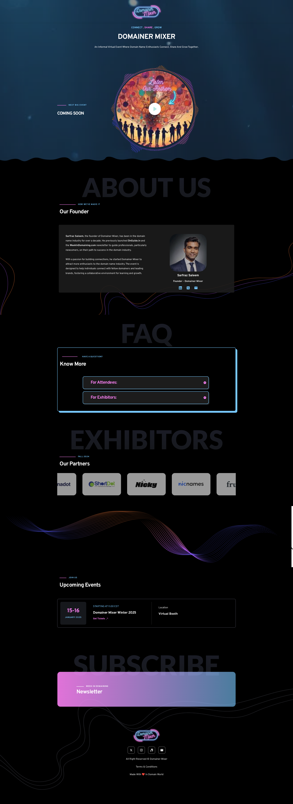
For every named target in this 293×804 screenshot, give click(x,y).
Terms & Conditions (146, 766)
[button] (154, 109)
